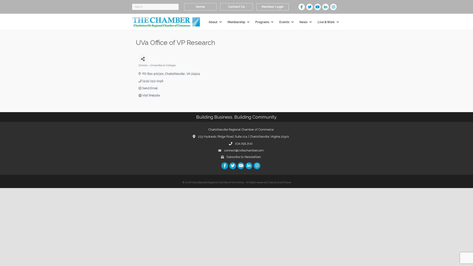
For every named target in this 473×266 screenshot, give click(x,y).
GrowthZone (284, 182)
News (303, 22)
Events (284, 22)
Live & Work (326, 22)
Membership (236, 22)
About (213, 22)
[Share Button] (143, 59)
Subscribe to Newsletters (244, 157)
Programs (262, 22)
